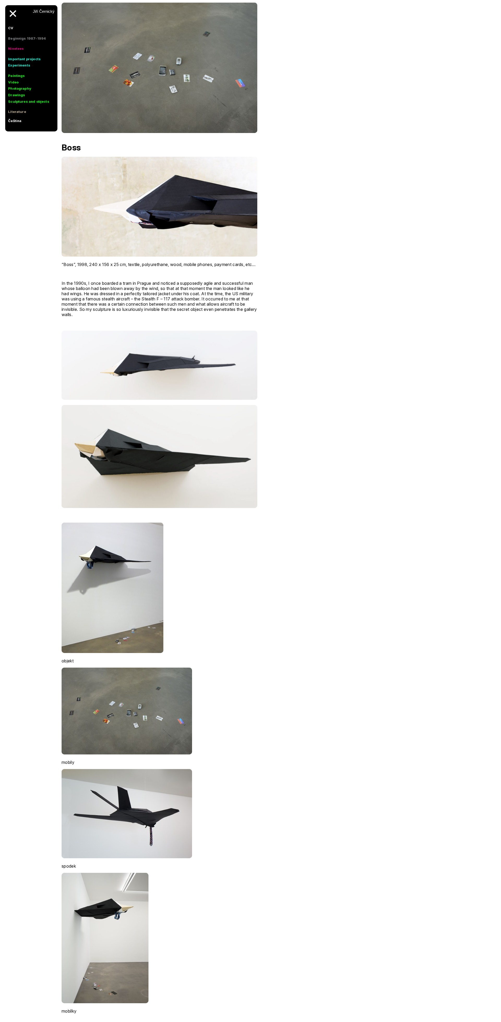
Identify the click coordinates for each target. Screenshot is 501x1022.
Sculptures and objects (28, 101)
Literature (17, 112)
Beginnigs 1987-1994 (27, 38)
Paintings (16, 76)
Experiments (19, 65)
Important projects (24, 59)
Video (13, 82)
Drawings (16, 95)
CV (10, 28)
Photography (19, 88)
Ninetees (16, 48)
